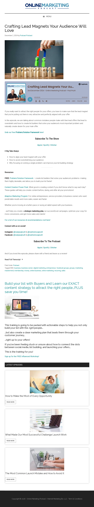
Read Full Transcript (13, 259)
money (26, 271)
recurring (57, 271)
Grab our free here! (24, 132)
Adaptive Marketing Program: (16, 196)
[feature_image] (47, 382)
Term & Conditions (75, 499)
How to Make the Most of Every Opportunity (28, 396)
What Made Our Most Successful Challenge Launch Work (36, 434)
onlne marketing (48, 271)
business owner (27, 268)
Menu (48, 16)
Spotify (46, 145)
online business (35, 271)
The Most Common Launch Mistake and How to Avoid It (34, 473)
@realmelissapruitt (35, 232)
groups (72, 268)
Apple (39, 145)
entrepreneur (51, 268)
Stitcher (53, 145)
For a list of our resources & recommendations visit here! (27, 220)
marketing (79, 268)
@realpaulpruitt (20, 232)
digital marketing (39, 268)
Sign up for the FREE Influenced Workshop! (22, 356)
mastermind (9, 271)
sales (63, 271)
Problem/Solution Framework (21, 178)
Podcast (16, 265)
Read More (10, 402)
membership (19, 271)
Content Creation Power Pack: (17, 187)
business (17, 268)
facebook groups (63, 268)
